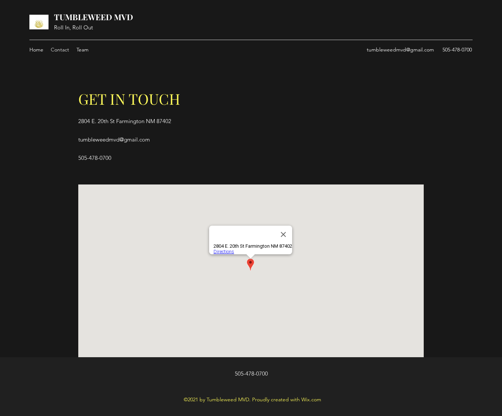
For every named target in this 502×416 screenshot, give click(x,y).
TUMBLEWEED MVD (93, 16)
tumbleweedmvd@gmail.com (400, 49)
